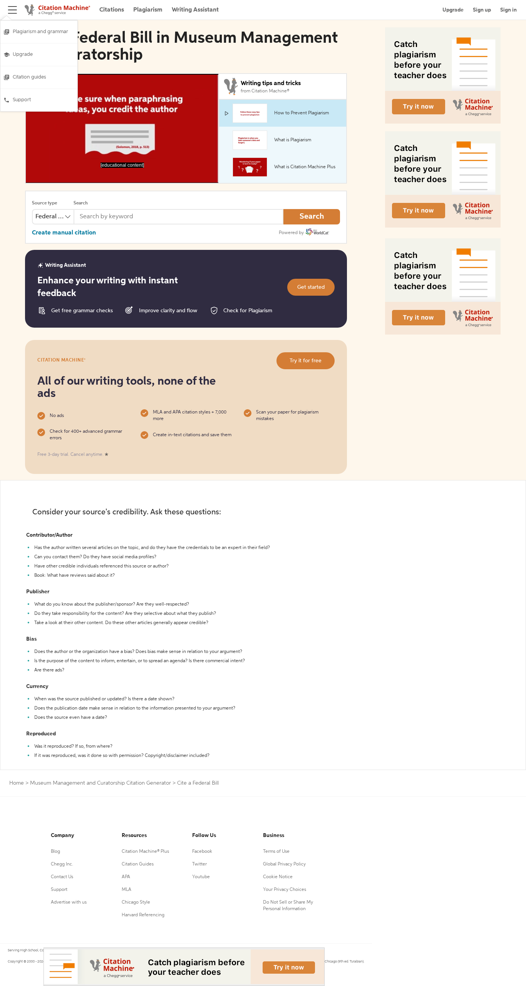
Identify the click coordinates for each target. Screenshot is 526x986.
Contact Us (62, 877)
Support (22, 99)
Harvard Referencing (143, 915)
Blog (55, 851)
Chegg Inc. (62, 864)
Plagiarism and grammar (40, 31)
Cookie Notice (278, 877)
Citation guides (29, 77)
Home (16, 783)
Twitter (199, 864)
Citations (111, 10)
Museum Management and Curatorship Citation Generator (100, 783)
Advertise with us (69, 902)
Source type (44, 203)
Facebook (202, 851)
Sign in (508, 10)
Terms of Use (276, 851)
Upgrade (23, 54)
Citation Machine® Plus (145, 851)
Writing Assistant (195, 10)
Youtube (201, 877)
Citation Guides (138, 864)
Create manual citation (64, 233)
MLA (126, 889)
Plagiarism (147, 10)
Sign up (482, 10)
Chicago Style (136, 902)
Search (81, 203)
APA (126, 877)
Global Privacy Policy (284, 864)
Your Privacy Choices (284, 889)
